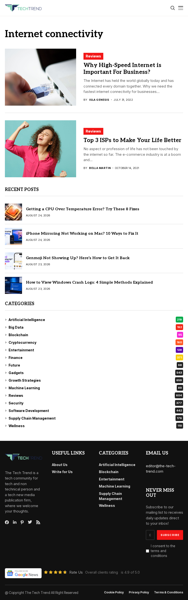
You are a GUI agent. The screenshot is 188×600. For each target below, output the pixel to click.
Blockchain (95, 335)
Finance (95, 358)
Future (95, 365)
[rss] (38, 522)
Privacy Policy (139, 592)
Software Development (95, 411)
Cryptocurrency (95, 342)
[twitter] (30, 522)
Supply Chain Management (95, 418)
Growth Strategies (95, 380)
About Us (60, 465)
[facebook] (7, 522)
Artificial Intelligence (95, 320)
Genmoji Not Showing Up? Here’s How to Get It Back (78, 258)
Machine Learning (95, 388)
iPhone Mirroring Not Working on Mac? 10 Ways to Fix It (82, 233)
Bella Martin (100, 168)
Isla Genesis (99, 99)
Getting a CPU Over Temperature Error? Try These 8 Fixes (82, 209)
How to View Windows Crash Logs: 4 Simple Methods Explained (89, 282)
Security (95, 403)
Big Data (95, 327)
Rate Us (76, 572)
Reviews (93, 56)
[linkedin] (14, 522)
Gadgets (95, 373)
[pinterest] (22, 522)
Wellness (95, 426)
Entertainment (95, 350)
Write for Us (62, 472)
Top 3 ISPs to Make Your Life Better (132, 140)
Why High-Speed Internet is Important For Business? (122, 69)
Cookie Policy (114, 592)
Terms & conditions (168, 592)
